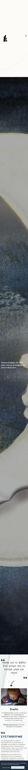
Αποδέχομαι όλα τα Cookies (18, 767)
